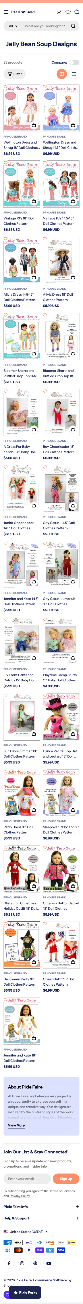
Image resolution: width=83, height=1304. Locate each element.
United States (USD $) (26, 1232)
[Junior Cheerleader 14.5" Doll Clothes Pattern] (22, 488)
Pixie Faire (23, 1280)
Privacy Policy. (20, 1196)
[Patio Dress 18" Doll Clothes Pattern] (22, 792)
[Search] (73, 26)
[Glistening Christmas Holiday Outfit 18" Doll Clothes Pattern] (22, 869)
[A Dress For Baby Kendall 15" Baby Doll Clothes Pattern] (22, 412)
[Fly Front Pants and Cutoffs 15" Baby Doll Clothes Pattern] (22, 640)
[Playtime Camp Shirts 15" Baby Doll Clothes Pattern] (61, 640)
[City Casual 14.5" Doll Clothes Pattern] (61, 488)
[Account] (59, 12)
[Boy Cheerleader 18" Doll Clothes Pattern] (61, 412)
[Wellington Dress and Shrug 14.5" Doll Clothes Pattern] (61, 108)
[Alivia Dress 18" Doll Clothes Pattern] (61, 260)
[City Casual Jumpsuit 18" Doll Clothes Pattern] (61, 564)
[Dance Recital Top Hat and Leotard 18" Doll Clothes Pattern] (61, 717)
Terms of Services (62, 1191)
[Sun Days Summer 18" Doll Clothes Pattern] (22, 717)
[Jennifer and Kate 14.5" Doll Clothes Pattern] (22, 564)
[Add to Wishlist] (5, 86)
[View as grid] (61, 74)
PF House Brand (15, 136)
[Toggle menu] (6, 12)
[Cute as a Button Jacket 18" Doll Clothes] (61, 869)
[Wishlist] (68, 12)
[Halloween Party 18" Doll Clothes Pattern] (22, 945)
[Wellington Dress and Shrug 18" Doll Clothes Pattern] (22, 108)
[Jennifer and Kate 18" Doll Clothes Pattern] (22, 1021)
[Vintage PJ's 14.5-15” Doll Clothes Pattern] (61, 184)
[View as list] (74, 74)
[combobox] (41, 26)
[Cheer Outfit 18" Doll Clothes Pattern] (61, 945)
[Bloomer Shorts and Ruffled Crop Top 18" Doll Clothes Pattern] (61, 336)
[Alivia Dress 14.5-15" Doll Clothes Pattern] (22, 260)
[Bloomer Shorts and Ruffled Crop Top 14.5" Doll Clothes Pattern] (22, 336)
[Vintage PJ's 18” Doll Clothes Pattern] (22, 184)
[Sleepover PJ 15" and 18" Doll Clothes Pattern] (61, 792)
